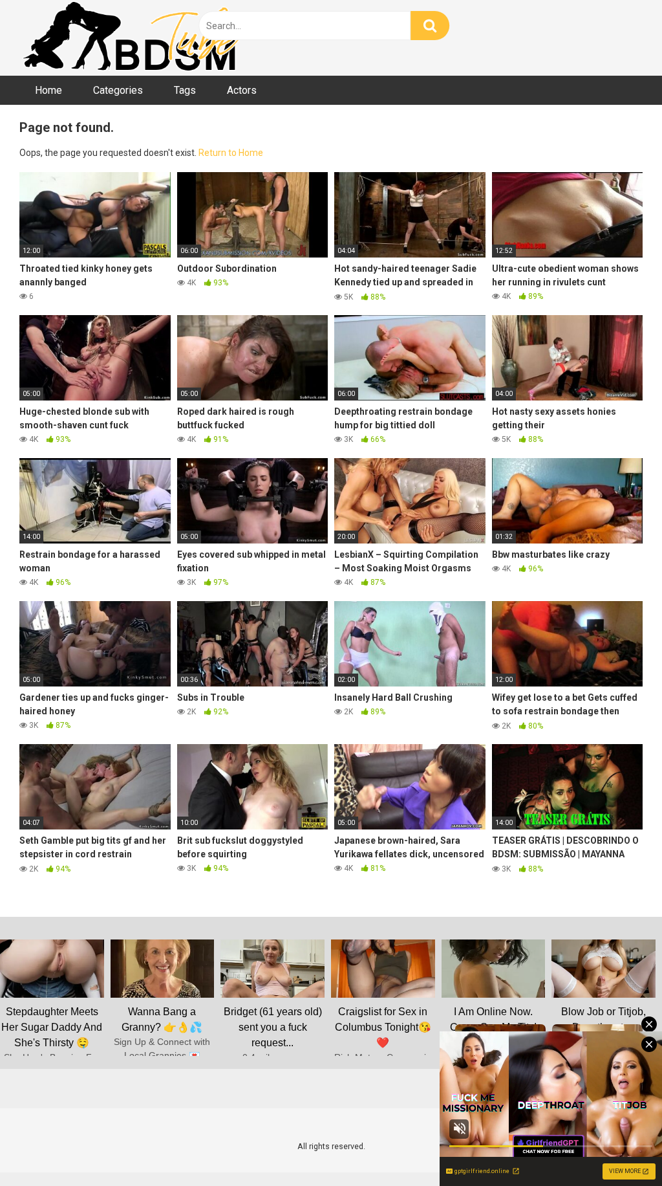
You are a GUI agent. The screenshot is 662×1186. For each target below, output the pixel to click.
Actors (242, 90)
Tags (185, 90)
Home (48, 90)
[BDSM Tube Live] (132, 38)
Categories (118, 90)
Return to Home (230, 153)
